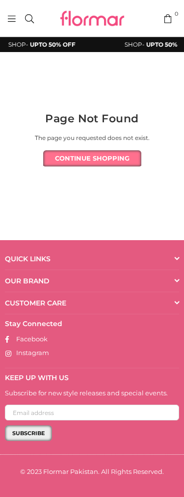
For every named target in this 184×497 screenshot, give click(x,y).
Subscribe (28, 433)
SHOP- (40, 44)
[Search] (29, 18)
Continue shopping (92, 158)
